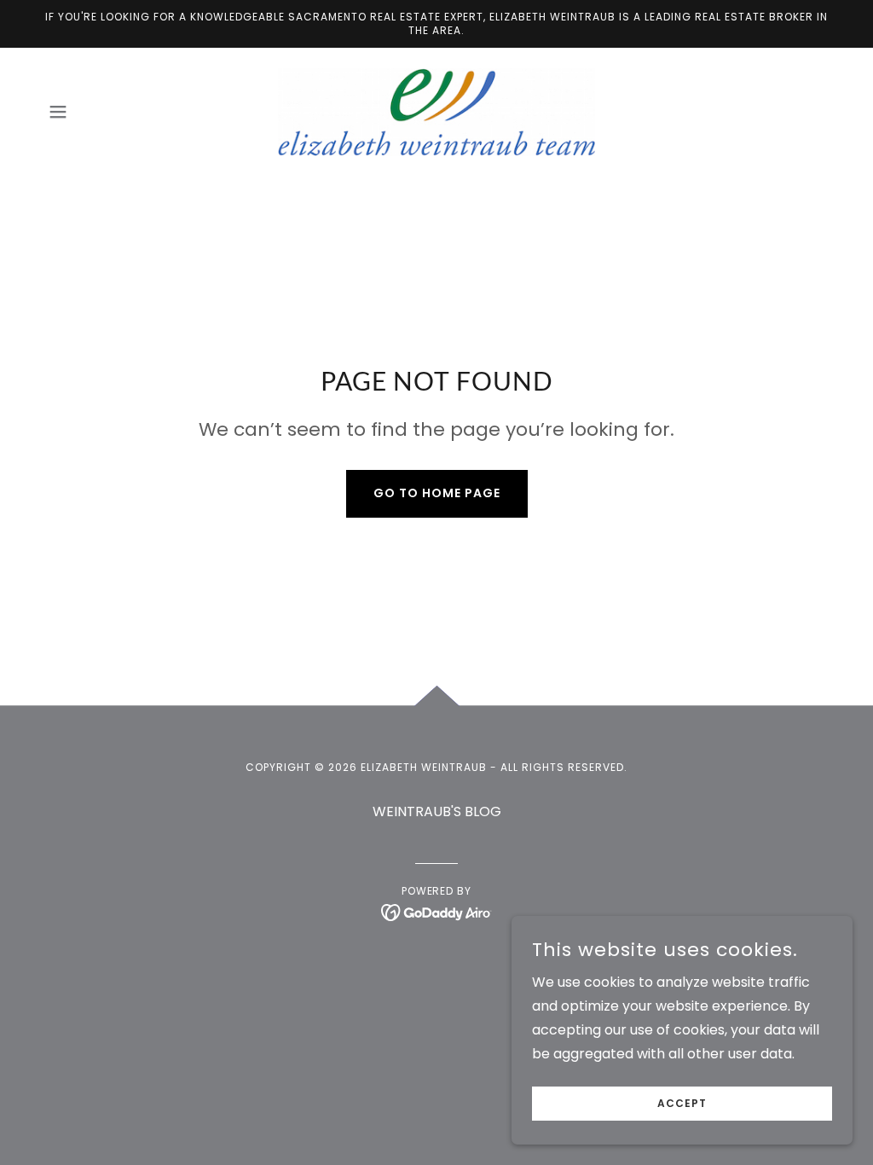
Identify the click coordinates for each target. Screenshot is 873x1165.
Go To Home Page (436, 492)
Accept (682, 1103)
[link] (436, 111)
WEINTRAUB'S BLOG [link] (437, 811)
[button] (58, 112)
